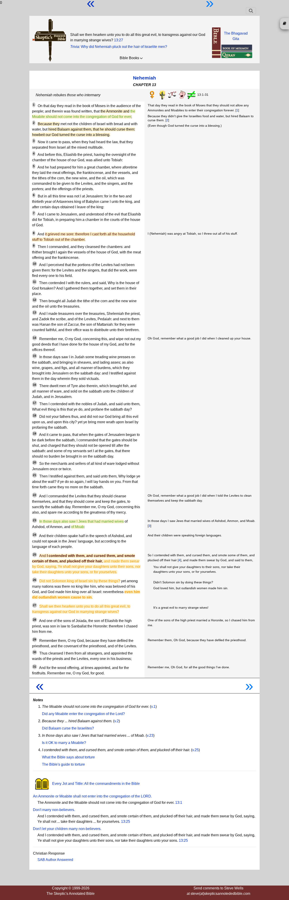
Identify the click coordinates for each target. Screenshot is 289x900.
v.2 (116, 721)
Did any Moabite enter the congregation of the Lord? (83, 714)
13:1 (178, 802)
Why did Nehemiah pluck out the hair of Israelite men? (124, 47)
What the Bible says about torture (68, 757)
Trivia (74, 47)
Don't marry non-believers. (54, 810)
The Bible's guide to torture (63, 764)
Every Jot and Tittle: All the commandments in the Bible (95, 783)
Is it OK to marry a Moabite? (64, 743)
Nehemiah (144, 77)
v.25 (195, 750)
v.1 (153, 706)
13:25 (125, 821)
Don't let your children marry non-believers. (67, 829)
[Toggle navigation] (251, 10)
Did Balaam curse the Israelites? (68, 728)
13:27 (118, 40)
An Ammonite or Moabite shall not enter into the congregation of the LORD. (92, 796)
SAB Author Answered (55, 860)
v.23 (150, 735)
